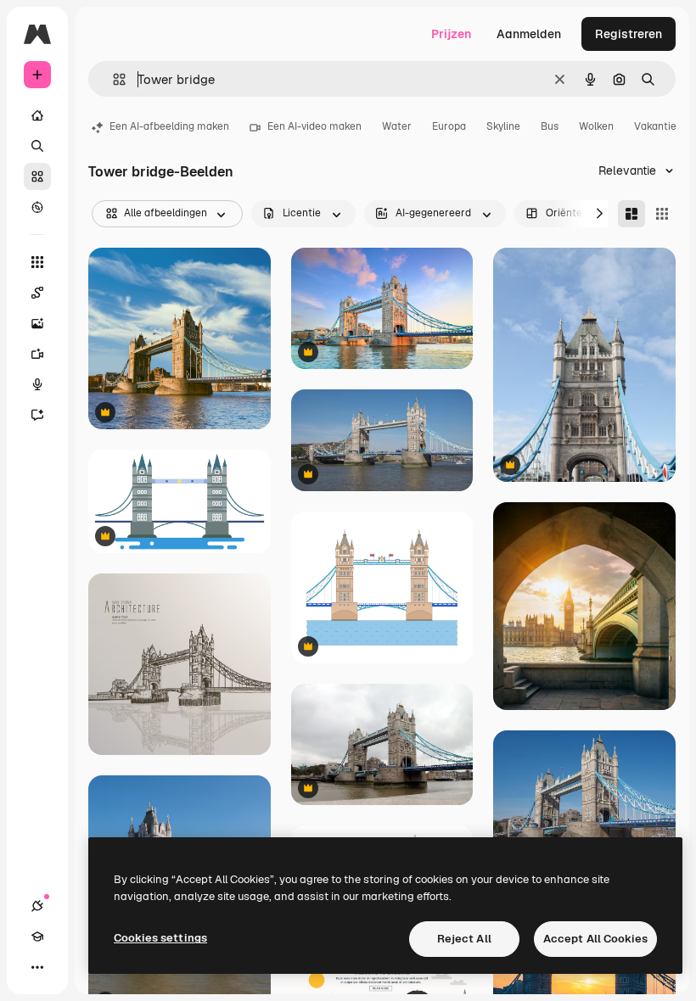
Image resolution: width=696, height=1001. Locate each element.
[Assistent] (37, 414)
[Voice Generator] (37, 384)
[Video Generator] (37, 353)
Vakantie (655, 126)
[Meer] (37, 967)
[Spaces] (37, 292)
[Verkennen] (37, 207)
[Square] (662, 213)
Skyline (503, 126)
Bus (549, 126)
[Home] (37, 115)
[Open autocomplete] (112, 79)
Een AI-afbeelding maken (169, 126)
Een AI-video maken (314, 126)
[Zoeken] (37, 145)
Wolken (596, 126)
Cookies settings (160, 938)
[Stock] (37, 176)
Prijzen (451, 34)
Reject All (464, 938)
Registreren (628, 34)
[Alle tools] (37, 262)
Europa (449, 126)
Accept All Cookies (595, 938)
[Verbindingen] (37, 906)
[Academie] (37, 936)
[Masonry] (631, 213)
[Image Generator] (37, 323)
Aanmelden (529, 34)
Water (397, 126)
